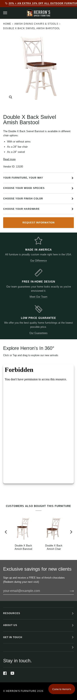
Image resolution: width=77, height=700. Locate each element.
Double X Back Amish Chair (53, 547)
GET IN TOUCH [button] (12, 637)
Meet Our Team (38, 296)
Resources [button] (11, 613)
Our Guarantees (38, 333)
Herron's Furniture (21, 691)
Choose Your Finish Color (23, 198)
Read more (9, 159)
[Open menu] (9, 13)
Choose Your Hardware (21, 209)
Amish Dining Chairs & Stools (36, 23)
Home (7, 23)
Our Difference (38, 260)
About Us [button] (10, 625)
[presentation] (6, 532)
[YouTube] (12, 673)
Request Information (39, 222)
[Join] (68, 591)
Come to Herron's (61, 689)
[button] (38, 647)
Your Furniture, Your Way (23, 177)
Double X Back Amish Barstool (23, 547)
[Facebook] (5, 673)
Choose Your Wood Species (24, 188)
